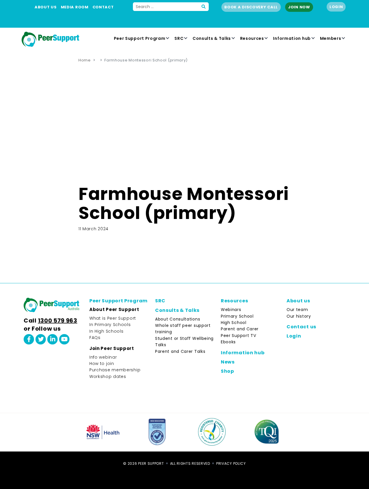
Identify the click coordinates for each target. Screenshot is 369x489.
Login (336, 7)
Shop (227, 371)
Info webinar (103, 357)
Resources (252, 38)
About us (46, 7)
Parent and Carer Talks (180, 351)
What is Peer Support (112, 318)
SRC (178, 38)
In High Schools (106, 331)
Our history (299, 316)
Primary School (237, 316)
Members (330, 38)
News (228, 362)
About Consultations (177, 319)
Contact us (301, 326)
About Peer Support (114, 309)
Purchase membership (114, 370)
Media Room (75, 7)
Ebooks (228, 342)
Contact (103, 7)
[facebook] (29, 339)
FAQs (95, 337)
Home (84, 60)
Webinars (231, 309)
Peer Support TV (238, 335)
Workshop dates (107, 376)
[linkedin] (52, 339)
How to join (101, 363)
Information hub (292, 38)
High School (233, 322)
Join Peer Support (111, 348)
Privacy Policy (231, 463)
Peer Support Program (139, 38)
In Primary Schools (110, 324)
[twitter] (40, 339)
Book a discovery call (251, 7)
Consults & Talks (212, 38)
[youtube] (64, 339)
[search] (204, 6)
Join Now (299, 7)
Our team (297, 309)
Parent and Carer (240, 329)
